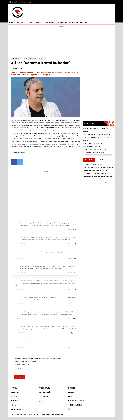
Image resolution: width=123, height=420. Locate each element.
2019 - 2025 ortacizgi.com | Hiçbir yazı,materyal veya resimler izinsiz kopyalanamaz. (38, 414)
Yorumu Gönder (19, 377)
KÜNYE (71, 396)
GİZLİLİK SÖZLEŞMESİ (76, 401)
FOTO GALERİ (73, 22)
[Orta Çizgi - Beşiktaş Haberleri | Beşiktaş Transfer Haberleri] (17, 18)
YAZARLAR (83, 22)
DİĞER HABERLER (50, 22)
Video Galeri (89, 160)
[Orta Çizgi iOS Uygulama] (99, 22)
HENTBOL (39, 22)
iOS (40, 401)
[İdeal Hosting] (69, 409)
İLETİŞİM (71, 388)
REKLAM (71, 392)
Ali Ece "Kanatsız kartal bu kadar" (34, 58)
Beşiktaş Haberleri (17, 58)
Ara (30, 2)
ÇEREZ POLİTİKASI (75, 405)
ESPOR (13, 405)
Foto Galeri (101, 160)
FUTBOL (12, 22)
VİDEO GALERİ (62, 22)
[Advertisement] (61, 41)
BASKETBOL (21, 22)
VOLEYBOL (30, 22)
